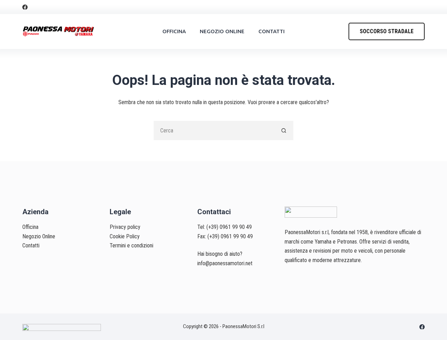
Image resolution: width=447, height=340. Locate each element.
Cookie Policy (125, 236)
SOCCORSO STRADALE (386, 31)
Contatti (271, 31)
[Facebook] (25, 7)
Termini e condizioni (131, 245)
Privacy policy (125, 227)
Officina (174, 31)
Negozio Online (222, 31)
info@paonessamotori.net (224, 263)
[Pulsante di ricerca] (283, 130)
